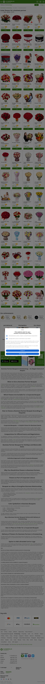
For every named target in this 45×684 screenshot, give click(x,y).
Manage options (22, 353)
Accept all (22, 350)
